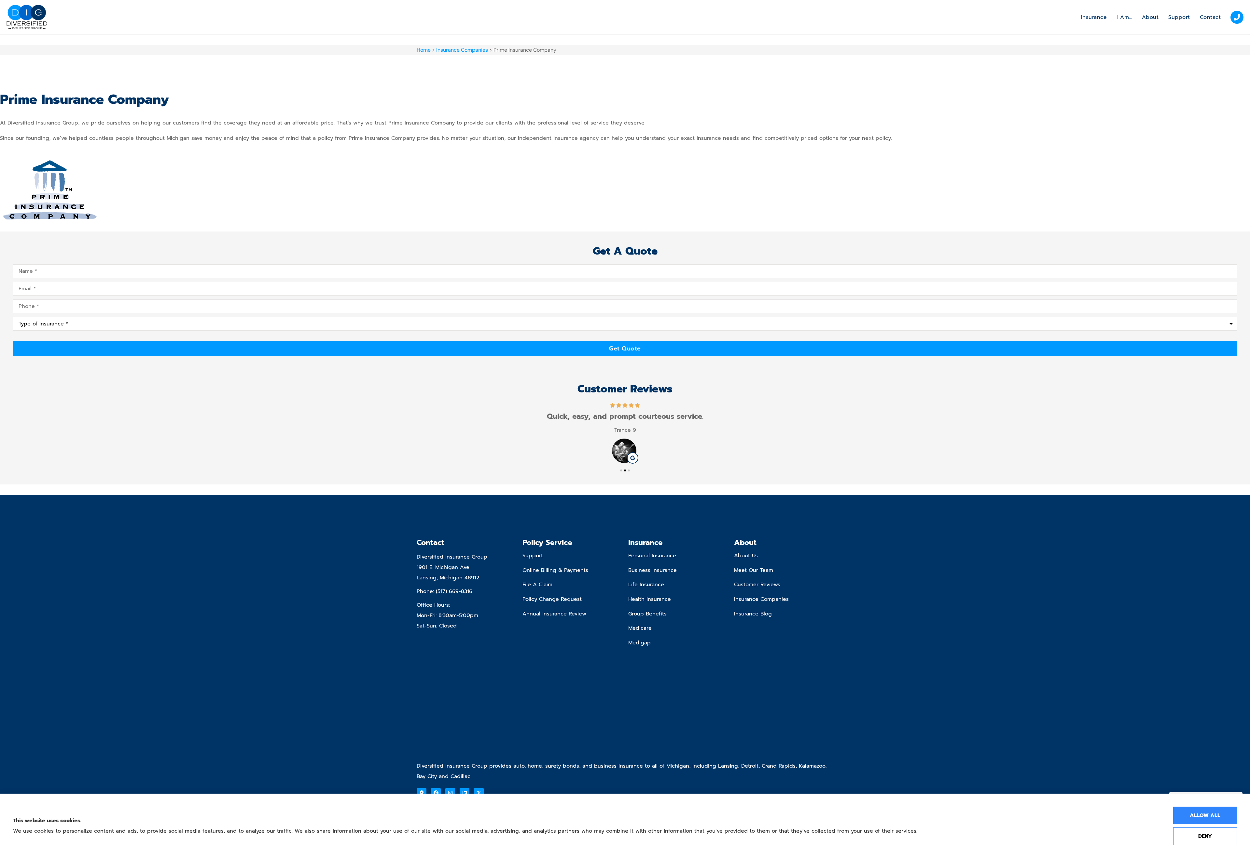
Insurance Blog (753, 614)
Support (1179, 17)
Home (424, 49)
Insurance (1094, 17)
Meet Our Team (753, 570)
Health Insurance (649, 599)
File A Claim (537, 584)
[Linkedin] (464, 793)
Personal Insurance (652, 556)
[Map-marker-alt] (421, 793)
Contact (1210, 17)
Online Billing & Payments (555, 570)
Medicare (640, 628)
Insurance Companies (462, 49)
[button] (621, 470)
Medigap (639, 643)
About (1150, 17)
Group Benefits (647, 614)
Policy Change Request (552, 599)
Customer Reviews (757, 584)
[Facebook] (436, 793)
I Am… (1124, 17)
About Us (746, 556)
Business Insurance (652, 570)
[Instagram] (450, 793)
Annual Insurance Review (554, 614)
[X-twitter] (479, 793)
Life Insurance (646, 584)
